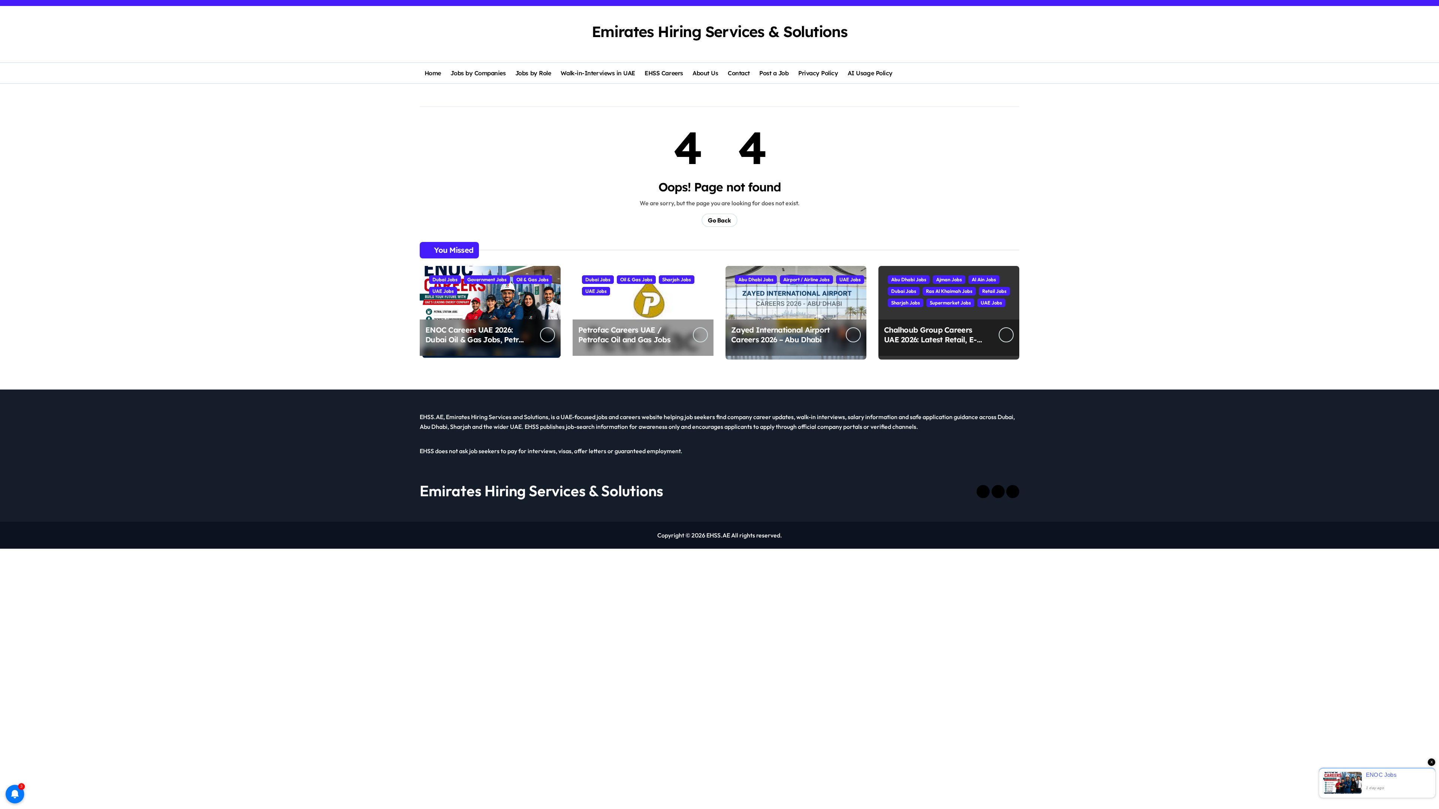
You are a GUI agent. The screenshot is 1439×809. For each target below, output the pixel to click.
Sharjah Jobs (676, 279)
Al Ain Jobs (984, 279)
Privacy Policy (818, 73)
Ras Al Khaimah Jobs (949, 291)
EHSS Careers (664, 73)
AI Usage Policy (870, 73)
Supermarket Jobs (950, 303)
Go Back (719, 220)
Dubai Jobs (445, 279)
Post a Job (773, 73)
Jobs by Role (533, 73)
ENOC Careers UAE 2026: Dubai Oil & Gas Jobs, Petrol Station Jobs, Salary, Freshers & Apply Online (475, 344)
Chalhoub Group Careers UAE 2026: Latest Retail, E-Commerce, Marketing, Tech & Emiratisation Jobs (933, 344)
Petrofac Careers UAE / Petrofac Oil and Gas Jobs (624, 334)
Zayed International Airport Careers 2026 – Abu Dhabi (780, 334)
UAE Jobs (443, 291)
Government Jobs (487, 279)
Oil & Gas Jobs (532, 279)
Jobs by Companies (478, 73)
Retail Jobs (994, 291)
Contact (739, 73)
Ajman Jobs (949, 279)
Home (433, 73)
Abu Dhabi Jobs (755, 279)
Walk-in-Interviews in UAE (598, 73)
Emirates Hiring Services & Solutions (719, 31)
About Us (705, 73)
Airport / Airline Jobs (806, 279)
